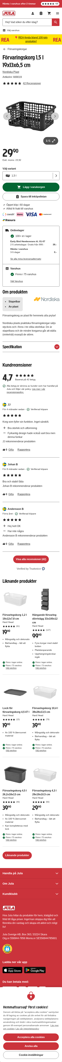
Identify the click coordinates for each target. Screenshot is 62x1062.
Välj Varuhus (16, 281)
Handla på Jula (13, 873)
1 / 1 (48, 140)
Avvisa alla (31, 1046)
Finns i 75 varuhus (14, 666)
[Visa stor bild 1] (31, 116)
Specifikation (12, 346)
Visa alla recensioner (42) (31, 559)
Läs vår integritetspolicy (27, 1028)
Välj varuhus (13, 30)
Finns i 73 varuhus (43, 666)
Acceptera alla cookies (31, 1037)
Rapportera (23, 449)
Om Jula (8, 883)
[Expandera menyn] (57, 13)
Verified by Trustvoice (29, 568)
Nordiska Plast (11, 72)
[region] (31, 1024)
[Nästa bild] (55, 116)
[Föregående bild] (7, 116)
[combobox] (31, 22)
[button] (7, 949)
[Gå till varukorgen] (49, 13)
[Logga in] (33, 13)
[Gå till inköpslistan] (41, 13)
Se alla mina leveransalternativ (25, 259)
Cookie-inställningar (31, 1055)
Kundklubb (10, 893)
